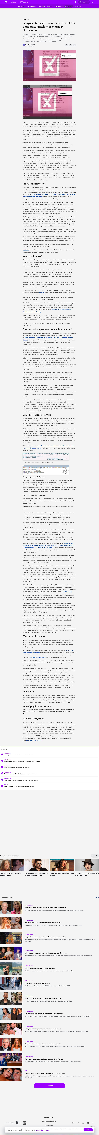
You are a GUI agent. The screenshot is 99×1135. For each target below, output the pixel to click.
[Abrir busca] (75, 2)
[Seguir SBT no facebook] (73, 1123)
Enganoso (26, 250)
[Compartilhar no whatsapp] (66, 45)
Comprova (26, 19)
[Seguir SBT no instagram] (78, 1123)
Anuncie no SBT (49, 1117)
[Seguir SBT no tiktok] (83, 1123)
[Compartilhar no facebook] (70, 45)
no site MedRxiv (67, 592)
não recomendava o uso (37, 657)
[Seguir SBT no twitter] (88, 1123)
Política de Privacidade (42, 1130)
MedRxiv (42, 292)
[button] (12, 869)
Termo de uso (49, 1125)
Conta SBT (85, 2)
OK (88, 1129)
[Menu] (92, 2)
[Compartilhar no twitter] (74, 45)
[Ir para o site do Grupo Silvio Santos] (13, 1123)
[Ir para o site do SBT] (24, 1123)
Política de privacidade (49, 1121)
